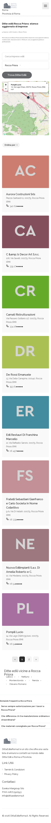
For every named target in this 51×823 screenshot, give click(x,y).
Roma (5, 10)
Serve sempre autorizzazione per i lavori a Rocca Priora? (22, 708)
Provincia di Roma (11, 13)
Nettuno (25, 676)
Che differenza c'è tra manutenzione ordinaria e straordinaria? (25, 718)
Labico (9, 676)
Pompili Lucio (16, 84)
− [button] (6, 88)
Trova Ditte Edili (16, 75)
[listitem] (25, 708)
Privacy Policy (11, 774)
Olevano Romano (18, 684)
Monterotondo (16, 680)
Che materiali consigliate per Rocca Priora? (23, 726)
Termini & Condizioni (14, 769)
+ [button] (6, 84)
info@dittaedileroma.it (13, 795)
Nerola (35, 680)
